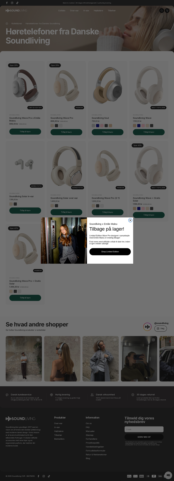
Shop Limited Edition (110, 252)
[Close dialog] (130, 220)
